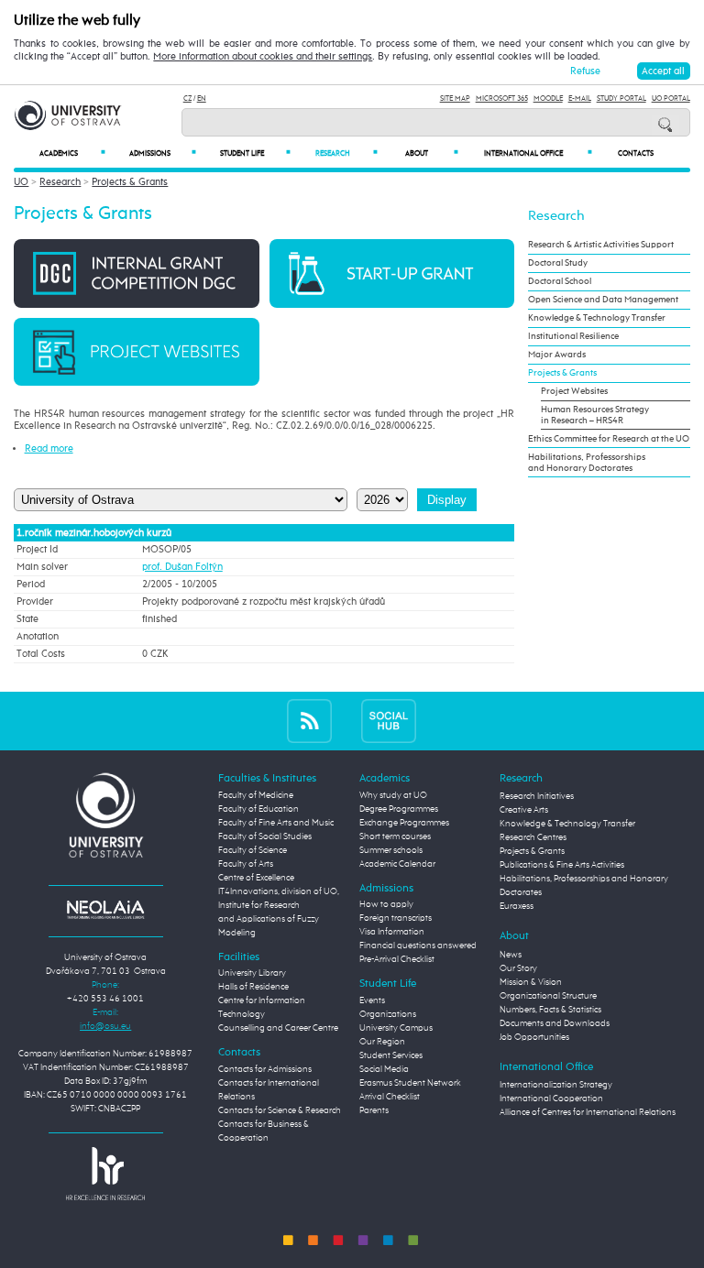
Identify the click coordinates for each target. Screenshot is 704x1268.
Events (372, 1000)
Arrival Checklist (389, 1096)
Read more (49, 448)
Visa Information (391, 931)
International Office (538, 153)
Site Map (455, 98)
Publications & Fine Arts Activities (562, 864)
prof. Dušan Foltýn (182, 567)
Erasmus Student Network (410, 1083)
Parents (374, 1110)
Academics (72, 153)
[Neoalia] (105, 908)
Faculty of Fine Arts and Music (276, 822)
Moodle (548, 98)
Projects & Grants (130, 182)
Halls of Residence (253, 986)
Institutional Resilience (573, 336)
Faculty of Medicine (255, 795)
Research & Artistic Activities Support (601, 244)
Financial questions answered (418, 945)
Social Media (384, 1069)
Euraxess (517, 906)
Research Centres (533, 837)
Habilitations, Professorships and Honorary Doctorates (586, 463)
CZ (187, 98)
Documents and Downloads (555, 1023)
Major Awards (557, 354)
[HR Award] (105, 1172)
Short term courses (395, 836)
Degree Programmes (398, 809)
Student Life (255, 153)
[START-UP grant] (392, 273)
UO (21, 182)
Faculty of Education (258, 809)
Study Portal (621, 98)
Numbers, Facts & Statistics (550, 1009)
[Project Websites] (136, 351)
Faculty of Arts (245, 864)
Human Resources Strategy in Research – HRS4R (595, 415)
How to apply (386, 904)
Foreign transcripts (395, 918)
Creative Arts (524, 809)
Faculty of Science (252, 850)
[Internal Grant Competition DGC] (136, 273)
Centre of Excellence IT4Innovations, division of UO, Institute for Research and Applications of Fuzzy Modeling (278, 905)
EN (201, 98)
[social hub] (388, 721)
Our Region (382, 1041)
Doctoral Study (558, 263)
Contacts (636, 154)
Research (346, 153)
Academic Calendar (397, 864)
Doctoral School (559, 281)
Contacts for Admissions (265, 1069)
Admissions (162, 153)
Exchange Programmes (404, 822)
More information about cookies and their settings (262, 56)
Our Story (518, 968)
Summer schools (391, 850)
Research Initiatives (537, 796)
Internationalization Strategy (556, 1084)
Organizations (387, 1014)
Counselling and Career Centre (278, 1028)
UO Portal (671, 98)
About (431, 153)
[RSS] (309, 721)
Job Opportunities (534, 1037)
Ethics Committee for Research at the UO (608, 438)
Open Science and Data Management (603, 299)
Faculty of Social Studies (265, 836)
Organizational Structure (548, 995)
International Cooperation (551, 1098)
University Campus (396, 1028)
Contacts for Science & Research (279, 1110)
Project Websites (574, 391)
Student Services (391, 1055)
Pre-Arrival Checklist (396, 959)
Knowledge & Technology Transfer (597, 317)
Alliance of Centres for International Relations (588, 1112)
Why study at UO (393, 795)
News (511, 954)
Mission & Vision (531, 982)
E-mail (579, 98)
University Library (252, 973)
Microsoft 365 (502, 98)
